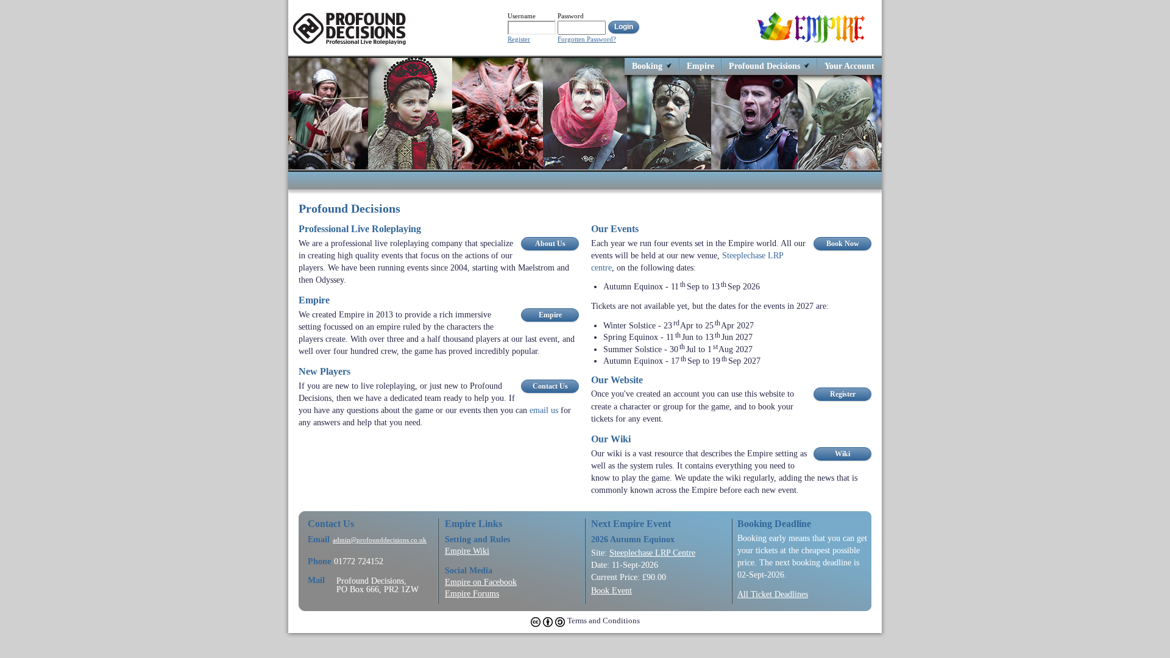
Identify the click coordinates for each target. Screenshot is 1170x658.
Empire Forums (472, 593)
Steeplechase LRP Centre (652, 552)
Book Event (611, 590)
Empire (700, 65)
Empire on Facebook (481, 582)
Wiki (842, 454)
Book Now (842, 243)
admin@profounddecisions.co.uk (380, 540)
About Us (550, 243)
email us (544, 410)
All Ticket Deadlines (772, 594)
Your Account (849, 65)
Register (519, 39)
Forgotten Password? (587, 39)
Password (571, 15)
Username (522, 15)
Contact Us (550, 386)
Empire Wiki (467, 551)
